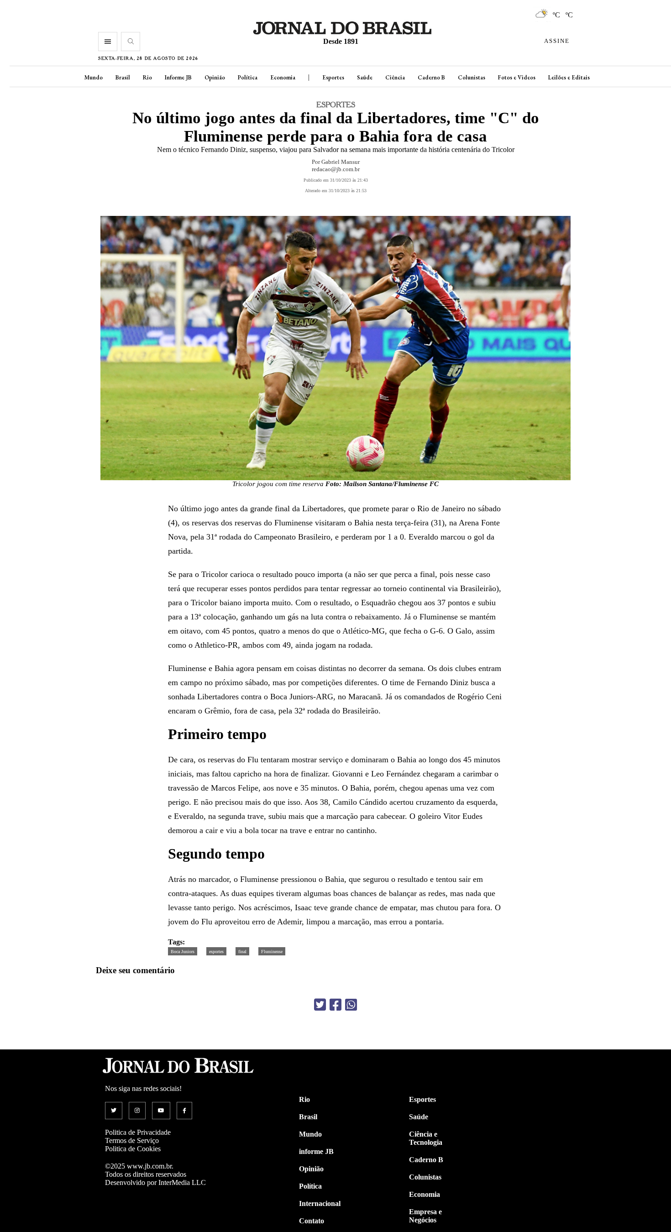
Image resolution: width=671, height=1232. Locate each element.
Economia (282, 77)
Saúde (364, 77)
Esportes (333, 77)
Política (247, 77)
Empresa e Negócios (425, 1216)
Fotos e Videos (516, 77)
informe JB (316, 1151)
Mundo (93, 77)
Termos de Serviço (132, 1140)
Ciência (395, 77)
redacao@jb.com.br (336, 169)
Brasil (122, 77)
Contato (311, 1221)
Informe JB (178, 77)
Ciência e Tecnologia (425, 1138)
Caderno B (431, 77)
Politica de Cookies (133, 1149)
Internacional (320, 1203)
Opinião (214, 77)
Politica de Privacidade (138, 1132)
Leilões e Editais (569, 77)
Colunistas (471, 77)
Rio (147, 77)
